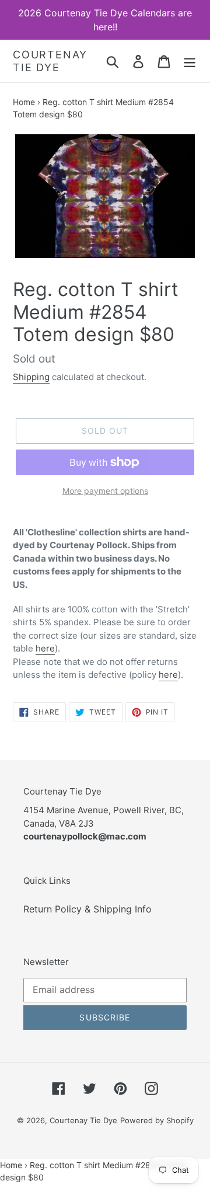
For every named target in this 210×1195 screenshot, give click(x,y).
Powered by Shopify (157, 1120)
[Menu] (189, 61)
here (45, 648)
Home (24, 102)
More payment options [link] (105, 491)
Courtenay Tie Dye (50, 61)
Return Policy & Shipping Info (87, 909)
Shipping (31, 376)
